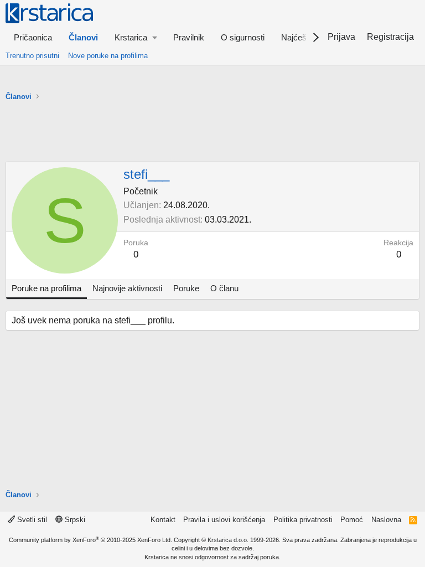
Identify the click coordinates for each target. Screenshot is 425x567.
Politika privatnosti (303, 520)
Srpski (74, 520)
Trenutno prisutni (32, 55)
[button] (135, 37)
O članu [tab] (224, 288)
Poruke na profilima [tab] (46, 288)
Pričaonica (33, 37)
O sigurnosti (243, 37)
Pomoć (351, 520)
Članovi (83, 37)
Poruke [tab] (186, 288)
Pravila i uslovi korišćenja (224, 520)
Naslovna (386, 520)
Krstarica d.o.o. (228, 540)
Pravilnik (188, 37)
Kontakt (163, 520)
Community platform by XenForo (90, 540)
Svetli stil (31, 520)
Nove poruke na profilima (108, 55)
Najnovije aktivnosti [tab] (127, 288)
